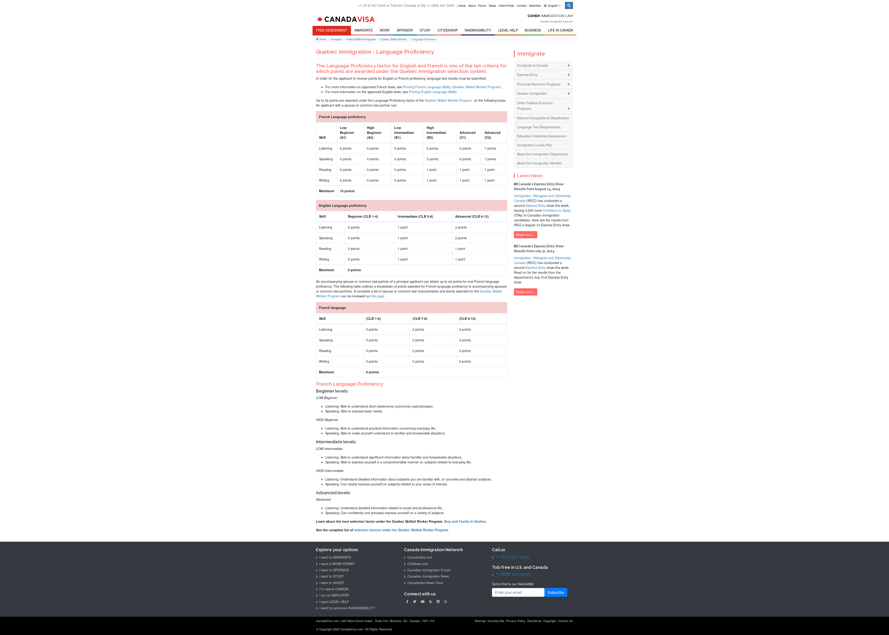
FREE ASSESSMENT (331, 30)
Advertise (535, 5)
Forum (482, 5)
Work (385, 30)
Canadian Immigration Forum (429, 570)
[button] (878, 624)
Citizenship (448, 30)
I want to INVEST (331, 582)
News (492, 5)
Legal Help (508, 30)
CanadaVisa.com (419, 557)
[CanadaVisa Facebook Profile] (407, 601)
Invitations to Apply (556, 210)
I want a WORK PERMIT (337, 563)
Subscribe (556, 592)
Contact (521, 5)
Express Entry (536, 205)
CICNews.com (417, 563)
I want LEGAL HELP (334, 601)
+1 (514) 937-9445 (512, 556)
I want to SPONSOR (334, 570)
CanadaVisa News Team (425, 582)
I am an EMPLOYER (334, 595)
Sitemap (480, 621)
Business (533, 30)
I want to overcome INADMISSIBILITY (347, 608)
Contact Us (565, 621)
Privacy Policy (516, 621)
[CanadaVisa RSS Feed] (430, 601)
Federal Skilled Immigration (361, 39)
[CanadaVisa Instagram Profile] (445, 601)
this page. (378, 296)
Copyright (549, 621)
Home (462, 5)
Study (425, 30)
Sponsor (405, 30)
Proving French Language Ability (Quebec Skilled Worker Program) (452, 87)
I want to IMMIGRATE (335, 557)
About (472, 5)
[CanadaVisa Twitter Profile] (414, 601)
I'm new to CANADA (333, 589)
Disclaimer (534, 621)
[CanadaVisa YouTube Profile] (423, 601)
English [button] (553, 5)
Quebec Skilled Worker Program (448, 100)
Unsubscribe (496, 621)
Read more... (525, 234)
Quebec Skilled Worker (394, 39)
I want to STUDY (331, 576)
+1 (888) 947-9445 (513, 574)
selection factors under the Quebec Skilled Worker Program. (401, 530)
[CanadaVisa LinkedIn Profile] (438, 601)
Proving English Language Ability (433, 91)
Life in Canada (560, 30)
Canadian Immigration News (428, 576)
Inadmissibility (478, 30)
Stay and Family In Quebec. (465, 521)
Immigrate (363, 30)
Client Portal (506, 5)
